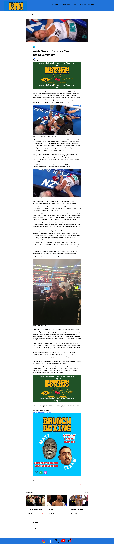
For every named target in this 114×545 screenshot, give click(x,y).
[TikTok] (69, 540)
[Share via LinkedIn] (39, 481)
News (42, 14)
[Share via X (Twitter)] (36, 481)
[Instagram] (44, 540)
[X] (56, 540)
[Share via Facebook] (33, 481)
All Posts (28, 14)
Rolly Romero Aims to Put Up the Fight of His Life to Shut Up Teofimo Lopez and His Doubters (35, 508)
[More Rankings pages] (60, 4)
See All (86, 492)
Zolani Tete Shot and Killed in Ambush (57, 508)
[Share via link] (43, 481)
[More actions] (80, 47)
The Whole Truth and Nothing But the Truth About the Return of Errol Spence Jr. (77, 508)
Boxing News (35, 14)
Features (47, 14)
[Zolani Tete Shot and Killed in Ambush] (57, 500)
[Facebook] (50, 540)
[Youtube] (63, 540)
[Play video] (57, 183)
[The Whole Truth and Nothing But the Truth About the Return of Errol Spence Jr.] (78, 500)
